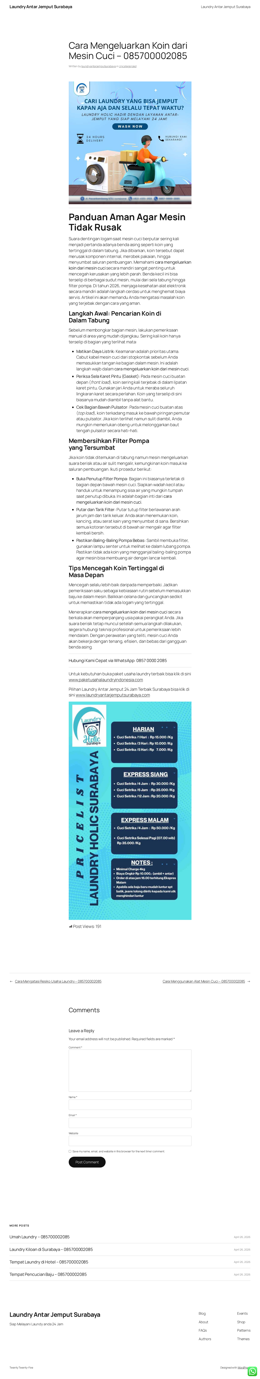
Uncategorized (127, 66)
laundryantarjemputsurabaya (98, 66)
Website (73, 1133)
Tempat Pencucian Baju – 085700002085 (48, 1274)
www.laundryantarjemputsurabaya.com (113, 695)
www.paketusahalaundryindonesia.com (106, 680)
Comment (75, 1047)
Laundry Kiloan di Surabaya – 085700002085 (51, 1249)
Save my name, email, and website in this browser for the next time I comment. (119, 1151)
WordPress (244, 1367)
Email (73, 1115)
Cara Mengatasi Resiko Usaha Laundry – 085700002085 (58, 981)
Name (73, 1097)
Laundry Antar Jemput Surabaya (41, 7)
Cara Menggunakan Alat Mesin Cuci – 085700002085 (204, 981)
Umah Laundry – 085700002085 (40, 1237)
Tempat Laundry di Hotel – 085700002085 (49, 1262)
